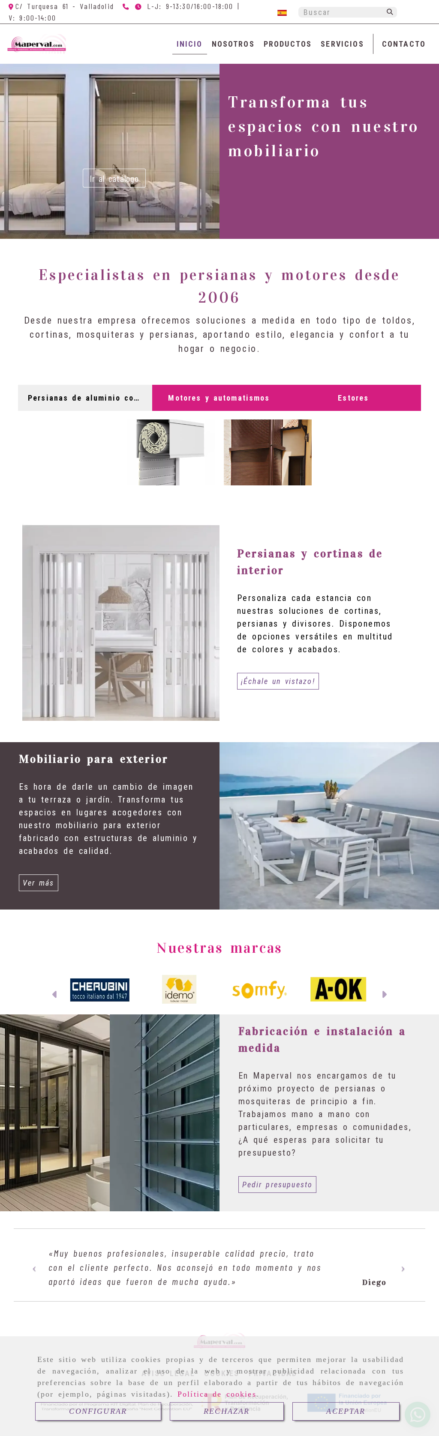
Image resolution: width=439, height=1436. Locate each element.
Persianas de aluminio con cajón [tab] (88, 397)
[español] (282, 12)
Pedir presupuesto (277, 1184)
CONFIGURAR (98, 1411)
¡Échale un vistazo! (278, 681)
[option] (219, 1275)
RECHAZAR (227, 1411)
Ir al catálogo (259, 178)
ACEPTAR (345, 1411)
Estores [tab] (353, 397)
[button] (55, 995)
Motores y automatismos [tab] (219, 397)
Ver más (38, 882)
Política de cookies (216, 1394)
